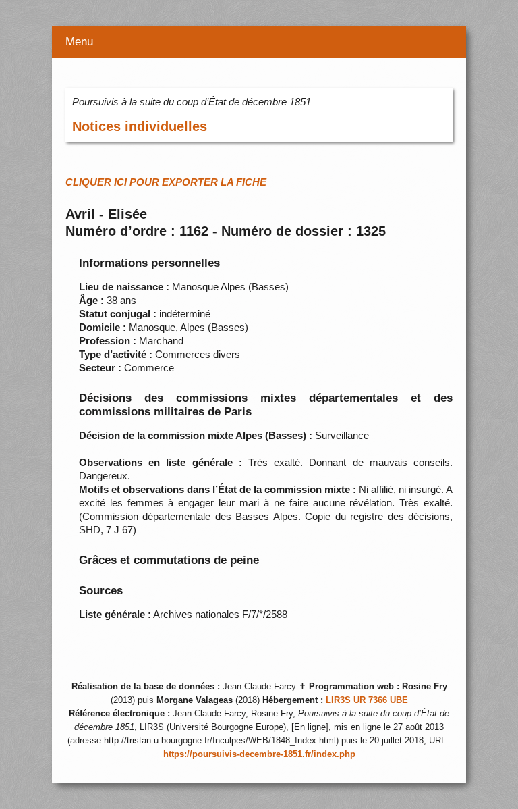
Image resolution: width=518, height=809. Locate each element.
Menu (79, 41)
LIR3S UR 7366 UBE (367, 700)
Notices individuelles (139, 126)
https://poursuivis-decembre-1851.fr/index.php (259, 754)
